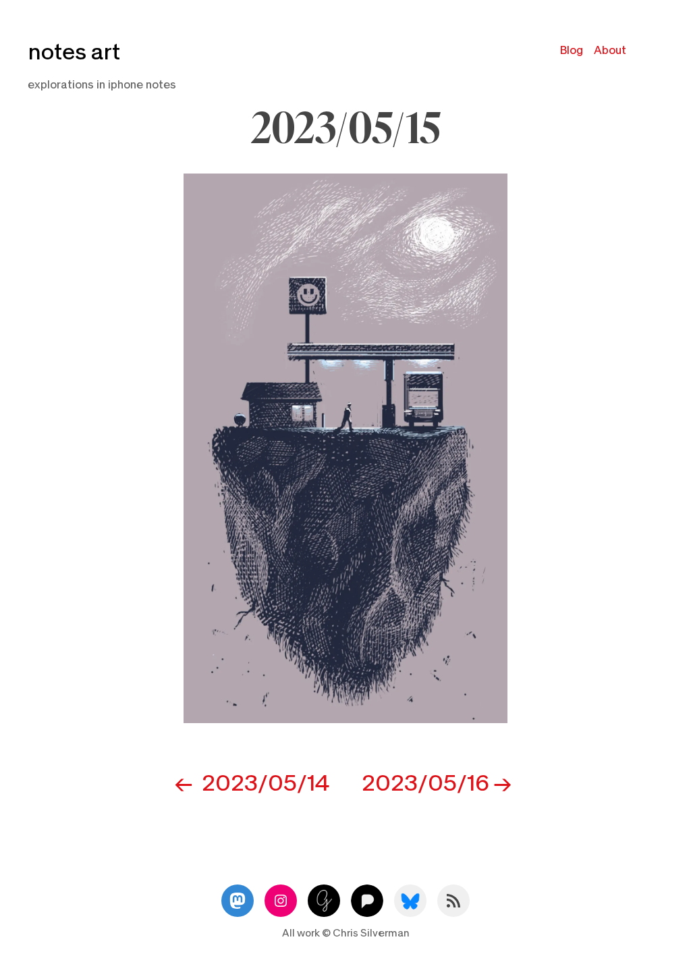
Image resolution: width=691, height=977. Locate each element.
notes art (74, 52)
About (610, 50)
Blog (571, 50)
